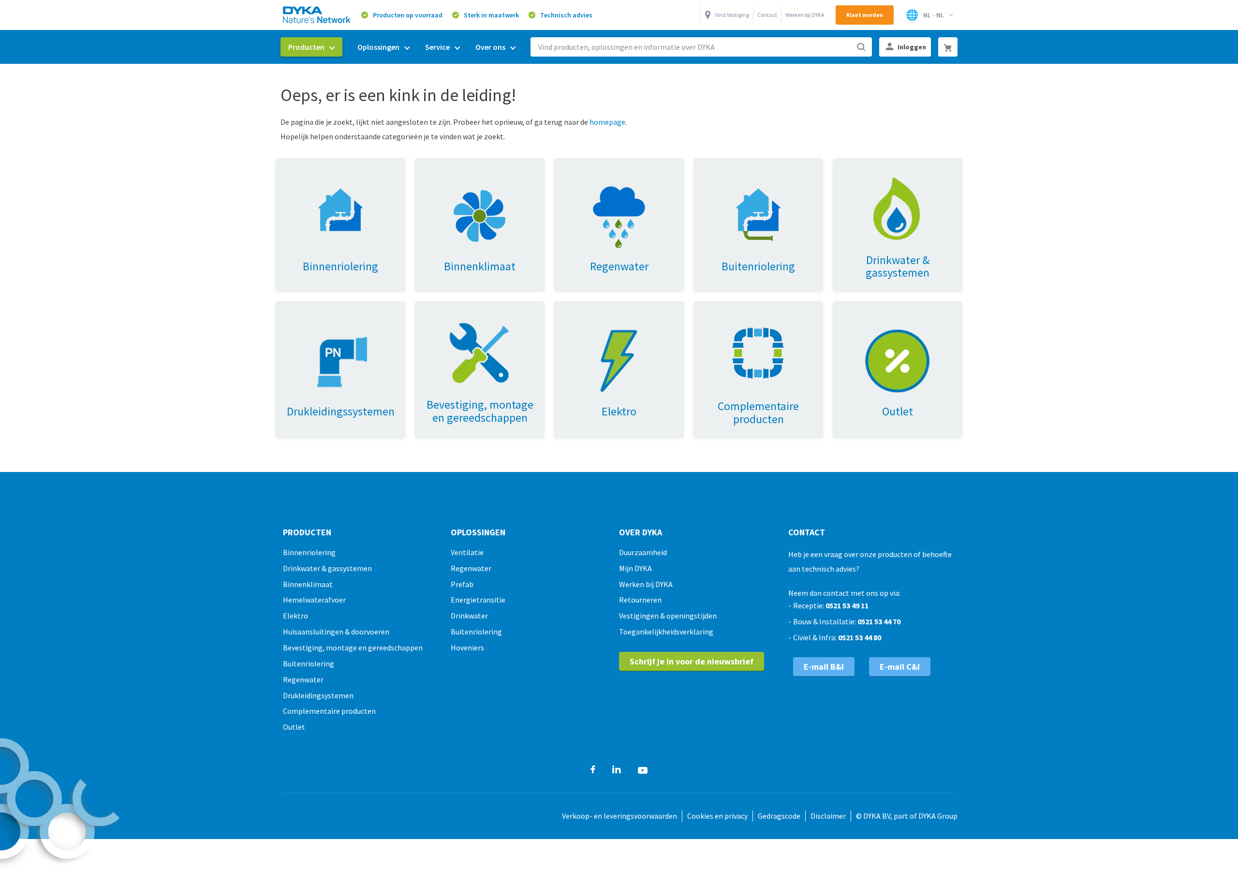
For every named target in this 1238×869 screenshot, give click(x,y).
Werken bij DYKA (805, 14)
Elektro (295, 615)
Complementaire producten (329, 711)
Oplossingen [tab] (478, 532)
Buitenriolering (308, 663)
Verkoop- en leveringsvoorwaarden (619, 816)
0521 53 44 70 (878, 621)
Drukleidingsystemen (318, 695)
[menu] (401, 47)
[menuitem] (311, 47)
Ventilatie (467, 552)
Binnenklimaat (308, 584)
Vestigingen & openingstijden (668, 615)
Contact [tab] (806, 532)
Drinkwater (469, 615)
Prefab (462, 584)
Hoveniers (467, 647)
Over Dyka (640, 532)
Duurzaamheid (643, 552)
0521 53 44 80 (859, 637)
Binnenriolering (309, 552)
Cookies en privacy (717, 816)
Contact (767, 14)
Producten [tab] (307, 532)
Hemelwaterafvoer (314, 599)
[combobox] (701, 47)
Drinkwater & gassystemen (327, 568)
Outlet (294, 727)
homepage (607, 122)
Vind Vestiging (732, 14)
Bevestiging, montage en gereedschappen (353, 647)
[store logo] (317, 15)
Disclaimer (828, 816)
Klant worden (864, 14)
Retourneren (640, 599)
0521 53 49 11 (847, 605)
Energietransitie (478, 599)
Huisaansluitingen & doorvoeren (336, 631)
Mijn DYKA (635, 568)
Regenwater (303, 679)
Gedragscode (779, 816)
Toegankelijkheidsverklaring (666, 631)
